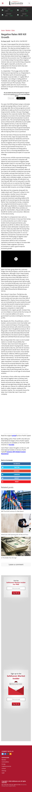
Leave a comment (16, 564)
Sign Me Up (16, 593)
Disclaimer (23, 784)
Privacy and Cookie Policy (8, 786)
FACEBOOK (16, 464)
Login (3, 773)
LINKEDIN (17, 474)
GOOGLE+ (17, 471)
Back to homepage (7, 460)
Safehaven (5, 757)
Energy (3, 764)
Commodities (5, 762)
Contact (4, 768)
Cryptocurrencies (6, 766)
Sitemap (4, 770)
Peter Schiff (6, 41)
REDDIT (17, 478)
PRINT (17, 482)
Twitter (16, 467)
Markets (4, 760)
